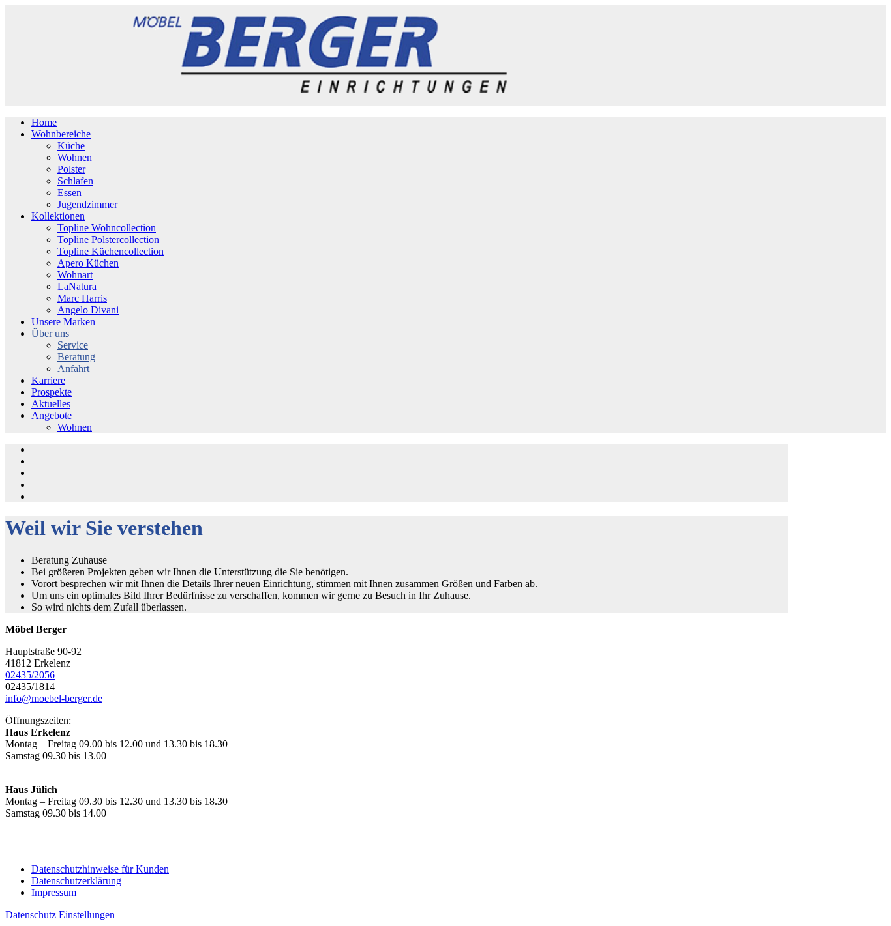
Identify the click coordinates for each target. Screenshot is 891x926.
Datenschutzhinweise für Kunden (100, 869)
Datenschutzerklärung (76, 880)
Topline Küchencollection (110, 251)
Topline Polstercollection (108, 239)
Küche (71, 145)
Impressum (53, 892)
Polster (71, 169)
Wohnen (74, 157)
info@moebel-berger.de (53, 698)
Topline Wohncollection (106, 227)
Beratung (76, 356)
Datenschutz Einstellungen (60, 914)
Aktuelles (50, 403)
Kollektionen (58, 216)
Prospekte (51, 392)
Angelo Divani (88, 309)
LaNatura (77, 286)
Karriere (48, 380)
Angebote (51, 415)
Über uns (50, 333)
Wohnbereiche (61, 133)
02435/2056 (30, 674)
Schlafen (75, 180)
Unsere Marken (63, 321)
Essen (69, 192)
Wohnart (75, 274)
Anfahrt (73, 368)
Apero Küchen (88, 262)
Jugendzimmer (87, 204)
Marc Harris (82, 298)
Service (72, 345)
